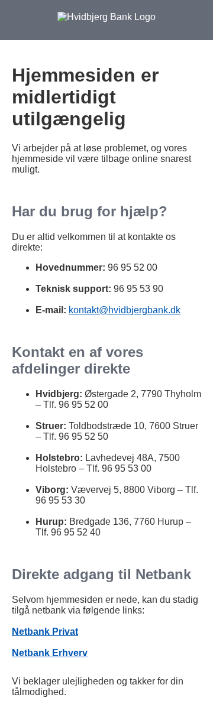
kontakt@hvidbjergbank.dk (124, 310)
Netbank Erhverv (50, 653)
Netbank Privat (45, 632)
